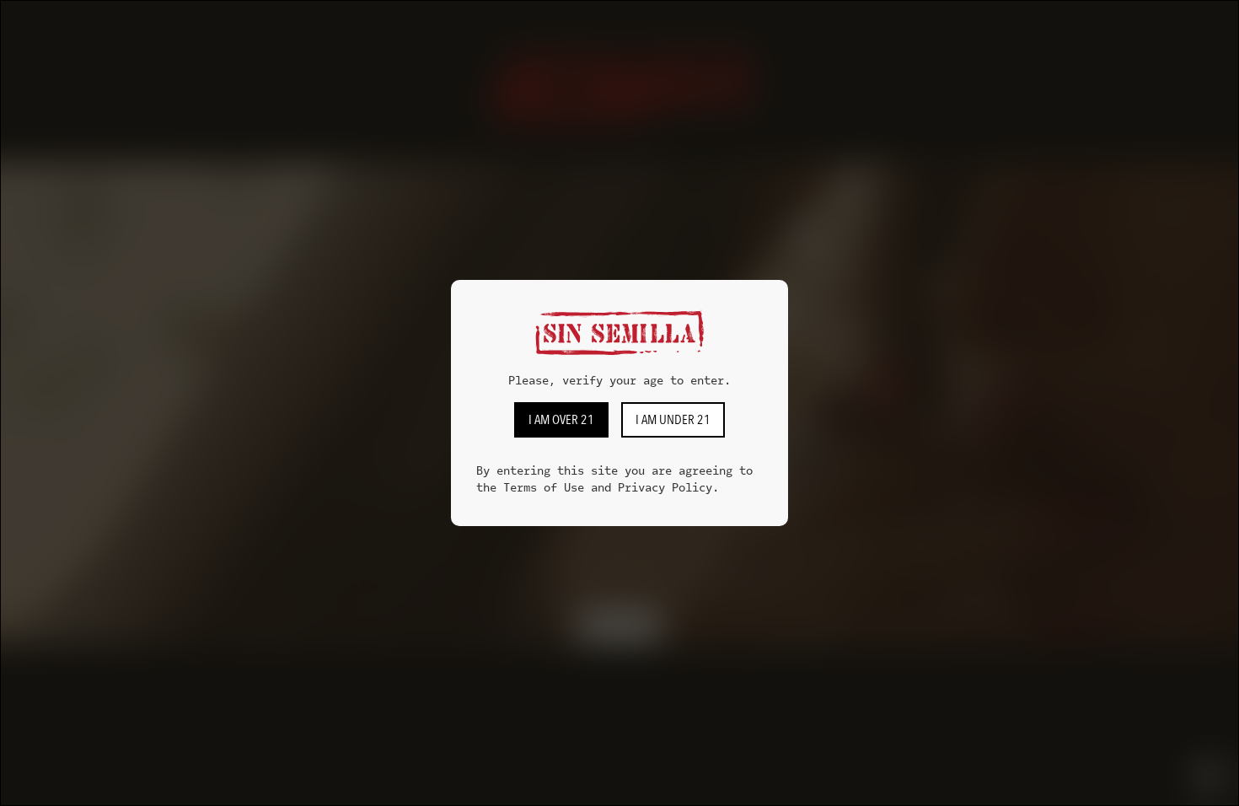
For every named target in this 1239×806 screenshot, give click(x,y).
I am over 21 (561, 420)
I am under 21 (673, 420)
